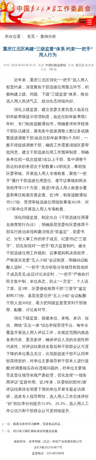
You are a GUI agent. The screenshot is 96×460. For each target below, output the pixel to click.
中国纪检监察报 (55, 65)
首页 (31, 36)
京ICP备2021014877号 (48, 447)
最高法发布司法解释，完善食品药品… (38, 424)
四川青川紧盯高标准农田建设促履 (35, 431)
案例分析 (48, 36)
